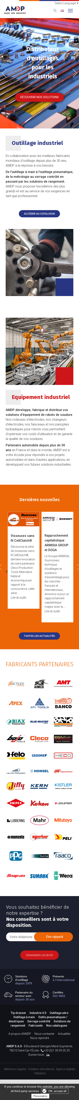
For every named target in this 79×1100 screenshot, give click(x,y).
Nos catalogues (56, 1025)
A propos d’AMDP (20, 1033)
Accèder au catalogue (39, 213)
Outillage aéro (59, 1013)
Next (73, 73)
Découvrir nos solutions (39, 97)
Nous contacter (44, 1033)
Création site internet (41, 1069)
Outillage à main (24, 1017)
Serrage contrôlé (39, 1021)
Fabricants (36, 1025)
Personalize (40, 1096)
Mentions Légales (15, 1069)
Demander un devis (39, 955)
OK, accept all (57, 1091)
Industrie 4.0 (38, 1013)
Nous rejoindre (39, 1038)
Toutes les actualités (39, 635)
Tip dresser (18, 1013)
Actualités (64, 1033)
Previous (7, 73)
